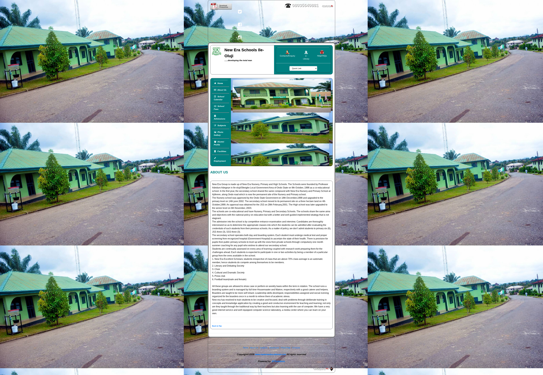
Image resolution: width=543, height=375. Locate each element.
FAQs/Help (285, 348)
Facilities (221, 151)
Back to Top (217, 326)
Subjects (221, 125)
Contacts (296, 348)
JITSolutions (278, 361)
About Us (221, 90)
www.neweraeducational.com (270, 354)
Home (219, 83)
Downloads (274, 348)
